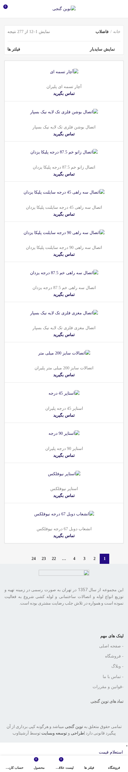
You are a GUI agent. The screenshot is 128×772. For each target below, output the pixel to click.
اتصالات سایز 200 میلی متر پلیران (64, 368)
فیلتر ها (13, 49)
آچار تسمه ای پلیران (64, 86)
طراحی (77, 733)
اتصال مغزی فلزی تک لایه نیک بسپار (64, 328)
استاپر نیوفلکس (64, 489)
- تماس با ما (113, 676)
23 (44, 558)
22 (54, 558)
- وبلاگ (117, 666)
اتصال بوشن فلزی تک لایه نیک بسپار (64, 127)
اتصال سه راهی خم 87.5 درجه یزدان (64, 287)
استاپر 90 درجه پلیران (64, 448)
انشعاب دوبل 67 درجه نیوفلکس (64, 529)
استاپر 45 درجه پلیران (64, 408)
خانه (117, 31)
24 (34, 558)
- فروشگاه (114, 656)
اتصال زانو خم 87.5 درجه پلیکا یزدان (64, 167)
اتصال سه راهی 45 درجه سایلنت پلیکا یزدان (64, 207)
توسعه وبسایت (54, 733)
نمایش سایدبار (102, 49)
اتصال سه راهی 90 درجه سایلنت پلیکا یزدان (64, 247)
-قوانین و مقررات (108, 687)
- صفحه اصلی (111, 646)
